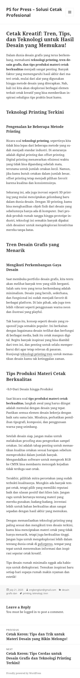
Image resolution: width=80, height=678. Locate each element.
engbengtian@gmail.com (42, 589)
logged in (30, 612)
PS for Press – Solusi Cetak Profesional (34, 12)
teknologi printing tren (36, 354)
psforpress (45, 544)
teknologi (37, 593)
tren (45, 593)
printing (27, 593)
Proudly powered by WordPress (23, 673)
